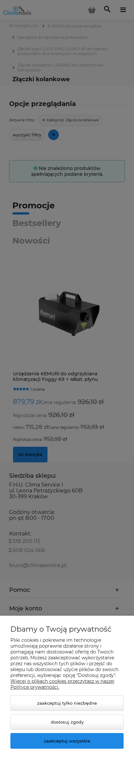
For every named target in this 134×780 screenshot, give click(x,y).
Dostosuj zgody (67, 722)
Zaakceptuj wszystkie (67, 740)
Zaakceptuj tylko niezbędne (67, 703)
